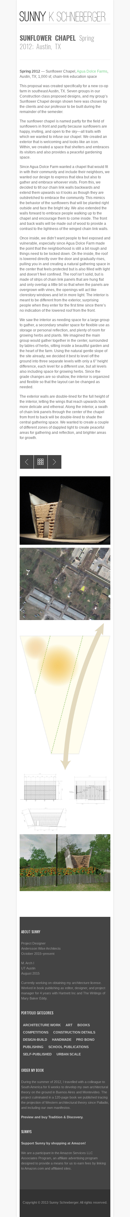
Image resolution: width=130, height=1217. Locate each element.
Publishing (33, 1047)
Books (83, 1025)
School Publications (68, 1047)
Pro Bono (85, 1039)
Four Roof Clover (27, 462)
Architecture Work (42, 1025)
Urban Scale (69, 1054)
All (40, 462)
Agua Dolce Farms (92, 71)
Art (69, 1025)
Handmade (61, 1039)
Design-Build (35, 1039)
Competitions (35, 1032)
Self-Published (37, 1054)
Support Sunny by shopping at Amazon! (53, 1143)
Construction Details (74, 1032)
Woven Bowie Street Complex (54, 462)
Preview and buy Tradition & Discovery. (52, 1117)
